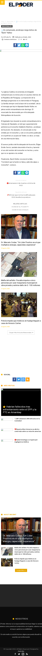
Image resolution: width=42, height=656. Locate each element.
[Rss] (28, 379)
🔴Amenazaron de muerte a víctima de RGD (21, 182)
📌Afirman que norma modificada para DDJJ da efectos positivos (21, 194)
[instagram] (23, 379)
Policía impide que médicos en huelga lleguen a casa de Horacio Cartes (21, 322)
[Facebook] (14, 379)
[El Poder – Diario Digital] (21, 2)
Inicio (2, 21)
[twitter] (19, 45)
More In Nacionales (20, 210)
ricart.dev (21, 651)
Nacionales (10, 21)
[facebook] (15, 45)
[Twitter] (19, 379)
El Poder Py (7, 37)
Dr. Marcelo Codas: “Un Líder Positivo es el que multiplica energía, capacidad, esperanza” (20, 243)
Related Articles (20, 204)
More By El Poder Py (20, 207)
